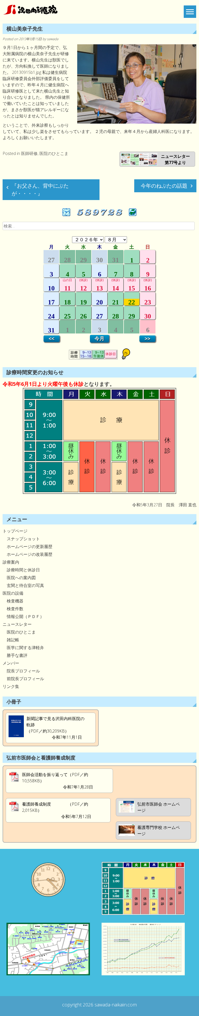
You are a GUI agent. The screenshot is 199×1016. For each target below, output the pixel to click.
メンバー (11, 663)
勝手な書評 (15, 655)
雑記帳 (11, 640)
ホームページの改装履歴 (27, 554)
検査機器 (13, 601)
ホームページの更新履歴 (27, 546)
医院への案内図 (19, 577)
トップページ (15, 531)
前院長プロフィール (23, 678)
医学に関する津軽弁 (23, 647)
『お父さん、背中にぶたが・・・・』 (40, 189)
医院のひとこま (53, 153)
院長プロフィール (21, 671)
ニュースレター (17, 624)
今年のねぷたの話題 (164, 185)
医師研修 (29, 153)
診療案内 (11, 562)
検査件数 (13, 609)
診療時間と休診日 (21, 570)
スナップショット (21, 539)
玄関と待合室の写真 (23, 585)
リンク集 (11, 686)
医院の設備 (13, 593)
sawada (52, 39)
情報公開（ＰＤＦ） (23, 616)
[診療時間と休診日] (99, 492)
